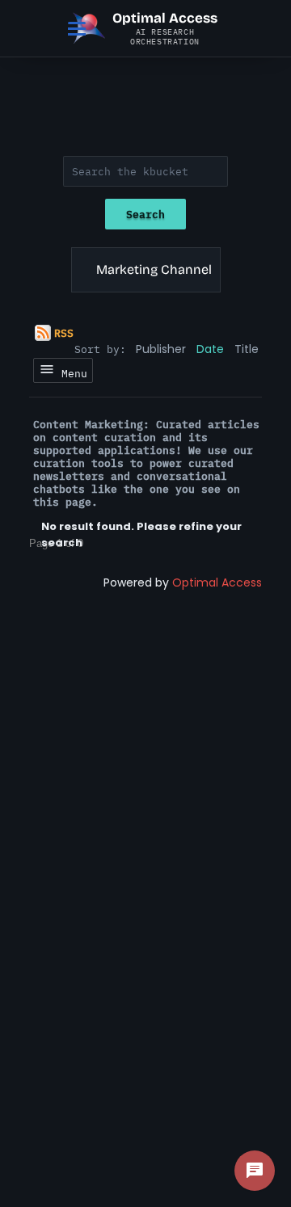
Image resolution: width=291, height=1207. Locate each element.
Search (145, 214)
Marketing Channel (154, 269)
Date (210, 349)
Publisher (161, 349)
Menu (71, 373)
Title (246, 349)
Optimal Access (217, 582)
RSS (64, 332)
